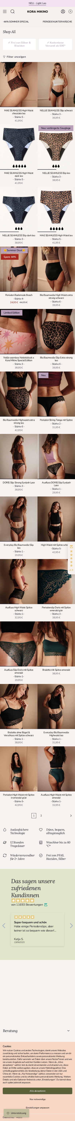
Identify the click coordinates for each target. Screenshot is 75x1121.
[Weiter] (59, 815)
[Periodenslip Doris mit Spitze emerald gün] (56, 581)
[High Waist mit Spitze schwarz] (56, 519)
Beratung (10, 1030)
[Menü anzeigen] (4, 11)
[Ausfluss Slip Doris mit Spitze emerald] (19, 643)
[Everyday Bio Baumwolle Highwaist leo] (56, 706)
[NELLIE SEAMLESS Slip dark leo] (19, 209)
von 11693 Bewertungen (27, 905)
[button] (71, 558)
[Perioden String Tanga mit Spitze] (56, 394)
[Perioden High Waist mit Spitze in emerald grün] (19, 768)
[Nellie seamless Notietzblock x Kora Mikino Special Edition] (19, 331)
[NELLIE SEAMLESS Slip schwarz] (56, 84)
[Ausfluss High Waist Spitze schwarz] (19, 581)
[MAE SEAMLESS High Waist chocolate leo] (19, 84)
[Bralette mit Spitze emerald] (56, 643)
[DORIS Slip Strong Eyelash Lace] (19, 456)
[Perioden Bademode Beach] (19, 269)
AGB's (19, 1117)
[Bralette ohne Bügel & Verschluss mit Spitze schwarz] (19, 706)
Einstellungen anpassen (37, 1107)
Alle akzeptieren (38, 1090)
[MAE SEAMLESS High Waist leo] (56, 209)
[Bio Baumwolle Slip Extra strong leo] (56, 331)
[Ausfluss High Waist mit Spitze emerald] (56, 768)
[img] (39, 901)
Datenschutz (8, 1117)
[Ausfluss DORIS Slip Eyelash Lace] (56, 456)
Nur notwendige (38, 1099)
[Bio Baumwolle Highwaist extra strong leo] (19, 394)
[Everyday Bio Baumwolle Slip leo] (19, 519)
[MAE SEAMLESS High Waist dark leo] (19, 146)
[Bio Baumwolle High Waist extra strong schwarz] (56, 269)
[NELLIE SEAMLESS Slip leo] (56, 146)
